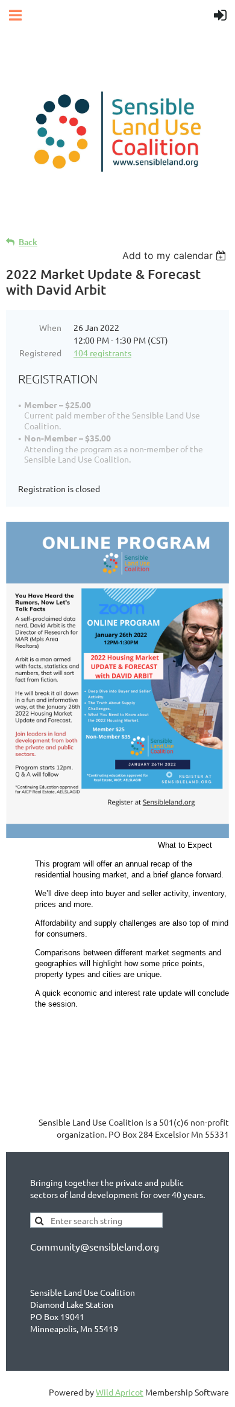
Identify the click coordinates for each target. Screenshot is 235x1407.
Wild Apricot (119, 1391)
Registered (40, 352)
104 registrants (102, 352)
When (50, 327)
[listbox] (175, 255)
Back (28, 242)
